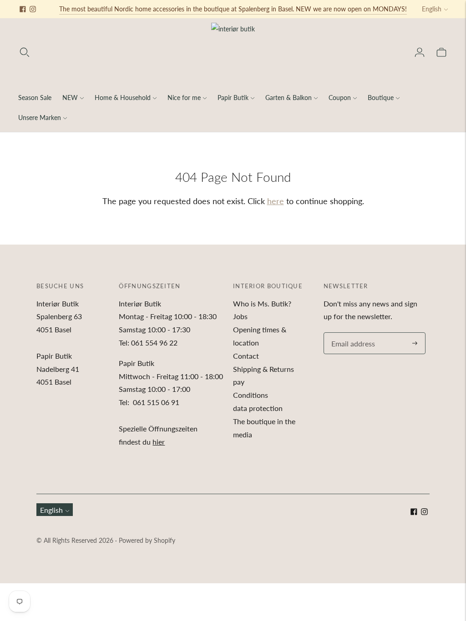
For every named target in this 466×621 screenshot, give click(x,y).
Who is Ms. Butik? (262, 303)
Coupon (340, 97)
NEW (70, 97)
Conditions (250, 395)
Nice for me (184, 97)
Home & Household (123, 97)
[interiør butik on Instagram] (33, 9)
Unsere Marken (39, 117)
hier (158, 441)
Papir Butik (233, 97)
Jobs (240, 316)
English (431, 9)
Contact (246, 355)
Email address (352, 333)
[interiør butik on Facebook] (23, 9)
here (275, 201)
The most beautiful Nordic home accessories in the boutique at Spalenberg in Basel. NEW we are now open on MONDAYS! (233, 9)
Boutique (381, 97)
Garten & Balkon (288, 97)
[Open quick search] (24, 52)
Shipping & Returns (263, 369)
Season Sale (34, 97)
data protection (258, 408)
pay (238, 381)
